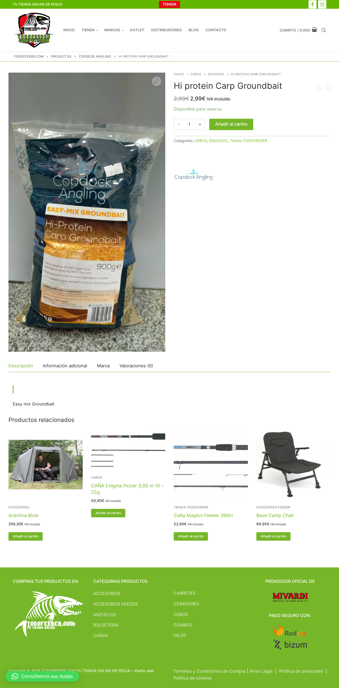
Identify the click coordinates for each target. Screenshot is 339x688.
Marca (103, 365)
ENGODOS (216, 74)
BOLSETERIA (106, 625)
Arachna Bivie (23, 515)
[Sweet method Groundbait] (328, 87)
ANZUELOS (104, 614)
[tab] (20, 366)
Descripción (20, 365)
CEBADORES (186, 603)
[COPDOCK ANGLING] (193, 176)
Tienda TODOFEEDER (248, 140)
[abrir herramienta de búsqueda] (324, 30)
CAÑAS (96, 477)
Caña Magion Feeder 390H (203, 515)
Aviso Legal (261, 671)
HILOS (179, 635)
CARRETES (184, 593)
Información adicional (65, 365)
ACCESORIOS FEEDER (273, 507)
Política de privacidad (301, 671)
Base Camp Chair (275, 515)
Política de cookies (192, 678)
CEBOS (195, 74)
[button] (156, 81)
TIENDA (170, 4)
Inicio (179, 74)
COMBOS (182, 625)
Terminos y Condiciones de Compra (209, 671)
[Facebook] (313, 4)
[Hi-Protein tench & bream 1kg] (318, 87)
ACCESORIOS (18, 507)
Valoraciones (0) (136, 365)
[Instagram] (322, 4)
